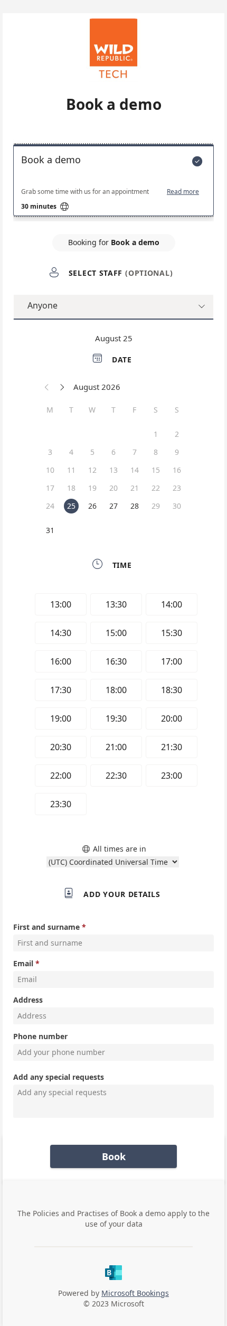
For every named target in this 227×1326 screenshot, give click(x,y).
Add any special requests (58, 1077)
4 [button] (71, 452)
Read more (183, 191)
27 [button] (113, 506)
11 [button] (71, 470)
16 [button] (177, 470)
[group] (113, 705)
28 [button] (134, 506)
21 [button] (134, 488)
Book (114, 1156)
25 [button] (71, 506)
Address (28, 1000)
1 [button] (156, 434)
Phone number (40, 1036)
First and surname (46, 927)
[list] (113, 182)
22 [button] (156, 488)
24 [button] (50, 506)
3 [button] (50, 452)
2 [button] (177, 434)
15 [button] (156, 470)
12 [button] (92, 470)
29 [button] (156, 506)
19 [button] (92, 488)
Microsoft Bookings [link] (135, 1293)
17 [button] (50, 488)
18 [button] (71, 488)
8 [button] (156, 452)
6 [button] (113, 452)
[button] (47, 387)
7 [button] (135, 452)
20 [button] (113, 488)
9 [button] (177, 452)
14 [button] (134, 470)
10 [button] (50, 470)
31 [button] (50, 530)
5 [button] (92, 452)
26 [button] (92, 506)
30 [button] (177, 506)
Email (23, 963)
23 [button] (177, 488)
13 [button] (113, 470)
